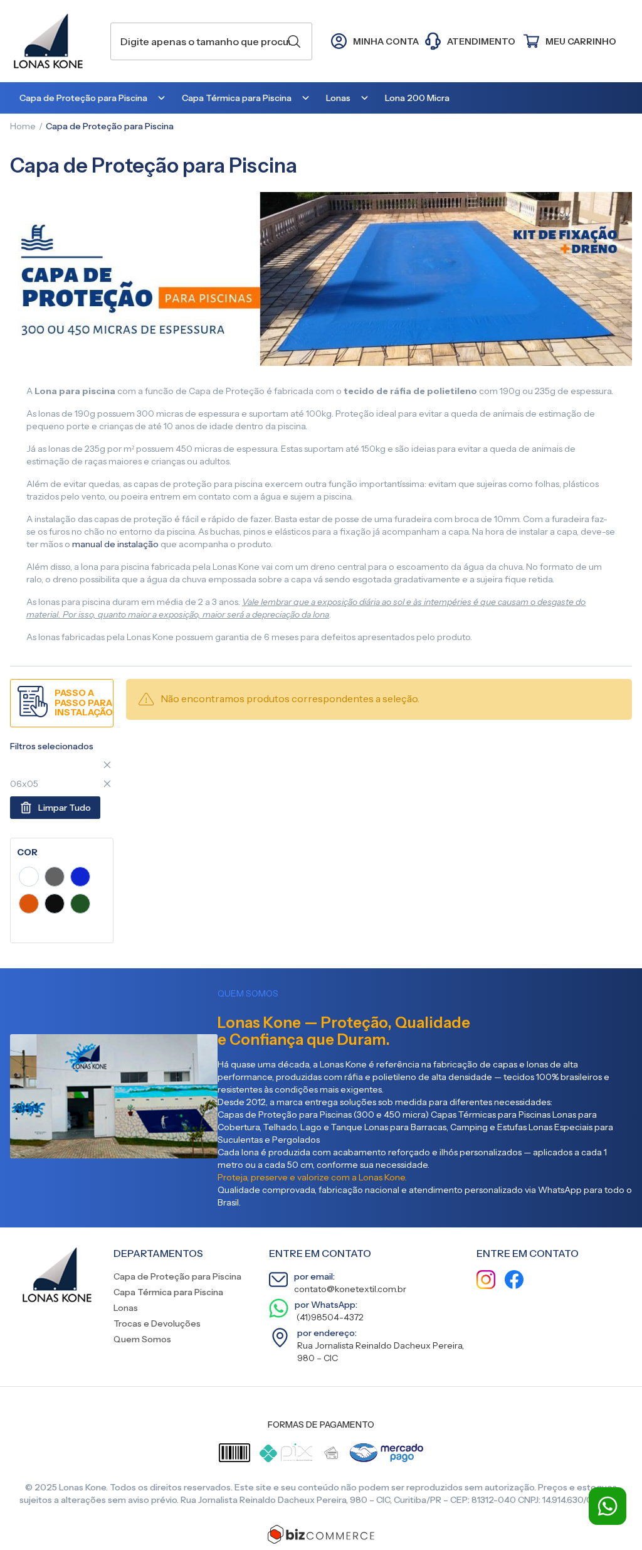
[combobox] (211, 41)
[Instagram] (485, 1281)
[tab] (62, 852)
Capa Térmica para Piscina (168, 1292)
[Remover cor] (107, 765)
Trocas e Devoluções (157, 1323)
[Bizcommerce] (321, 1534)
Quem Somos (142, 1339)
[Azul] (80, 878)
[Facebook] (514, 1281)
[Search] (294, 41)
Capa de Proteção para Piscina (177, 1276)
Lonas (125, 1307)
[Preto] (54, 905)
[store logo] (54, 41)
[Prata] (54, 878)
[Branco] (29, 878)
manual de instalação (115, 544)
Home (23, 126)
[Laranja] (29, 905)
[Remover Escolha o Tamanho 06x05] (107, 784)
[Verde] (80, 905)
